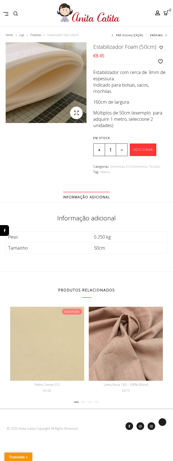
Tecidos (154, 166)
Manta (105, 172)
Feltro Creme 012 (47, 385)
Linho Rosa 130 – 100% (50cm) (126, 385)
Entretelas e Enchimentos (129, 166)
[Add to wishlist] (161, 53)
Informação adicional (86, 197)
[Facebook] (4, 230)
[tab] (86, 197)
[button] (76, 113)
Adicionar (143, 150)
